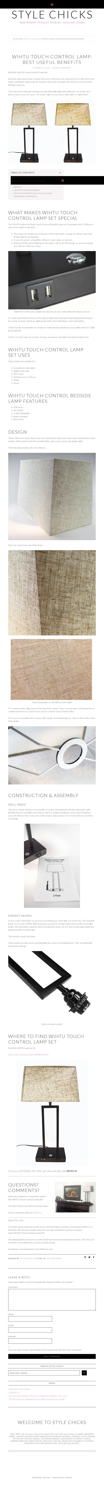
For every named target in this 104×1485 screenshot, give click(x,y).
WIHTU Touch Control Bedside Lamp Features (33, 184)
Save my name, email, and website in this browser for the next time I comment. (45, 1350)
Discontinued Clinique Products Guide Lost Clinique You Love (38, 1396)
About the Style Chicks (19, 1389)
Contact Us (14, 1392)
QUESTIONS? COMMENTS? (25, 196)
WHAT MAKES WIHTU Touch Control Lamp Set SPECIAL (37, 178)
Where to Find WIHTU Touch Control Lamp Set (33, 193)
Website (12, 1337)
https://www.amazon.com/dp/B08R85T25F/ (28, 1054)
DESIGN (17, 187)
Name (11, 1314)
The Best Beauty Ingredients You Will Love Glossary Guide (37, 1399)
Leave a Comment (61, 68)
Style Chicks (52, 14)
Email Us (38, 1212)
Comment (13, 1287)
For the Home (54, 1259)
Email (11, 1325)
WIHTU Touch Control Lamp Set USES (29, 181)
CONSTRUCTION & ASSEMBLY (27, 190)
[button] (52, 4)
